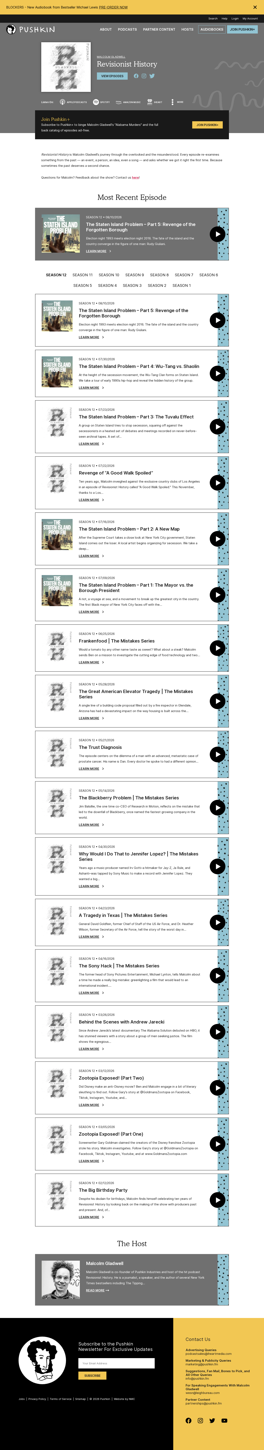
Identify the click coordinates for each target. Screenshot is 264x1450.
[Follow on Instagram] (200, 1422)
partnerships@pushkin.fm (204, 1403)
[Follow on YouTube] (224, 1422)
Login (235, 18)
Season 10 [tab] (109, 275)
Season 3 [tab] (132, 286)
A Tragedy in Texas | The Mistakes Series (123, 915)
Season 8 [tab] (159, 275)
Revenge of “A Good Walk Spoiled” (116, 473)
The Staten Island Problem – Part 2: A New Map (129, 529)
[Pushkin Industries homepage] (30, 29)
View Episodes (112, 76)
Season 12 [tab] (56, 275)
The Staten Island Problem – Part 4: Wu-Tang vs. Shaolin (139, 366)
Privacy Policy (37, 1399)
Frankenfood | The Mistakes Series (117, 641)
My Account (250, 18)
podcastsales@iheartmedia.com (209, 1354)
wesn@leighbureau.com (203, 1393)
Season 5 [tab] (82, 286)
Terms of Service (61, 1399)
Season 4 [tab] (107, 286)
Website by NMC (124, 1399)
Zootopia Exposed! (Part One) (111, 1134)
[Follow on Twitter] (212, 1422)
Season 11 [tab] (83, 275)
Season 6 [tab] (208, 275)
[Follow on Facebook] (188, 1422)
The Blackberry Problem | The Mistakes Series (129, 797)
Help (224, 18)
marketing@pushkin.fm (202, 1364)
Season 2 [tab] (157, 286)
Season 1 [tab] (182, 286)
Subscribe (92, 1375)
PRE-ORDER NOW (113, 7)
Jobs (22, 1399)
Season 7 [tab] (184, 275)
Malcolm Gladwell (111, 56)
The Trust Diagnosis (100, 747)
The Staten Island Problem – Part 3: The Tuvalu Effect (136, 416)
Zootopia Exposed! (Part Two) (111, 1078)
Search (213, 18)
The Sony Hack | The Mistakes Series (119, 965)
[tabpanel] (132, 760)
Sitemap (80, 1399)
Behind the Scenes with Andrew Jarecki (121, 1022)
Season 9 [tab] (134, 275)
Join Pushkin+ (207, 125)
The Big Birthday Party (103, 1190)
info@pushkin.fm (197, 1378)
